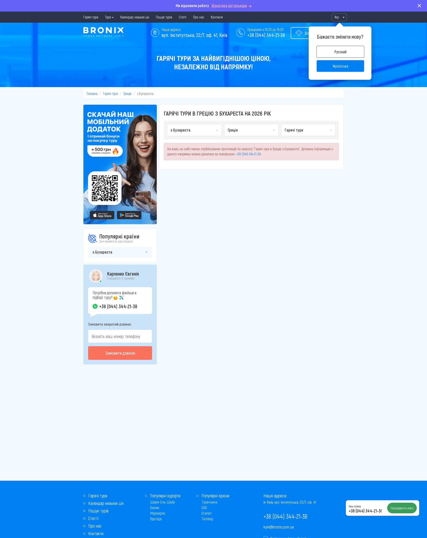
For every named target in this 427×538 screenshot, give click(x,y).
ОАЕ (204, 507)
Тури (108, 17)
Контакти (217, 17)
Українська (340, 66)
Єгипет (206, 513)
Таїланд (207, 518)
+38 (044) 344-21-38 (266, 35)
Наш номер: (355, 506)
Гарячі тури (90, 17)
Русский (340, 51)
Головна (92, 93)
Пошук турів (164, 17)
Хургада (156, 518)
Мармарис (157, 513)
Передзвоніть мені (402, 508)
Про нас (198, 17)
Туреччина (209, 502)
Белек (154, 507)
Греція (127, 93)
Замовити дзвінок (120, 353)
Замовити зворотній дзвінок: (110, 324)
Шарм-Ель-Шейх (162, 502)
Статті (182, 17)
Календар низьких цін (134, 17)
